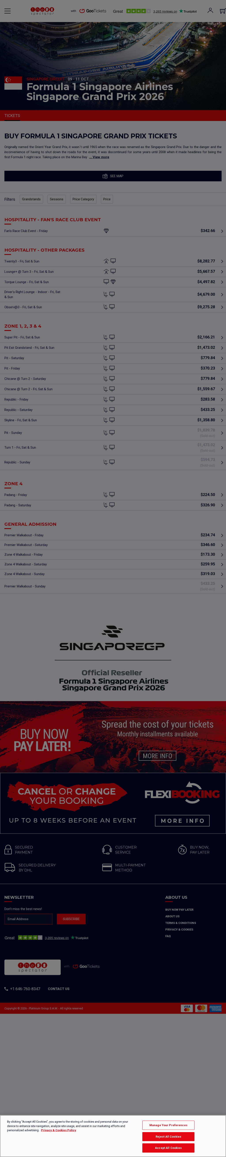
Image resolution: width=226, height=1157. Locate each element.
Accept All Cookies (168, 1148)
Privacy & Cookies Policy (58, 1130)
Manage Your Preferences (168, 1125)
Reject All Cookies (168, 1136)
